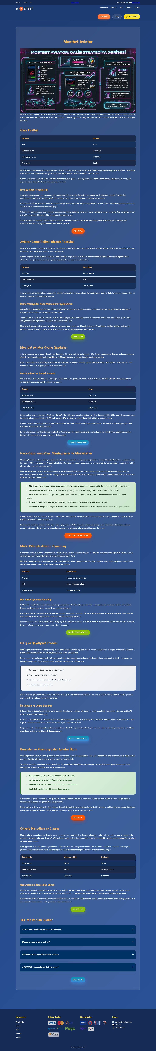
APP (121, 8)
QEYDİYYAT (104, 17)
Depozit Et (78, 909)
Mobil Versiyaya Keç (78, 632)
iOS (31, 2)
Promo (128, 8)
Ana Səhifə (20, 1022)
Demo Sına (78, 337)
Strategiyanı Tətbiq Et (78, 535)
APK (25, 2)
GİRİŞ (117, 17)
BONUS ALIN (133, 17)
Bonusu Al (78, 818)
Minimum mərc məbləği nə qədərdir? (36, 942)
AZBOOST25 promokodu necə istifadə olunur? (40, 967)
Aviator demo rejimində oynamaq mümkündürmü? (42, 929)
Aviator (137, 8)
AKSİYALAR (75, 2)
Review (18, 1033)
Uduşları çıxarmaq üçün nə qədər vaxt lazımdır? (40, 955)
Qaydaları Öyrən (78, 442)
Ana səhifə (104, 8)
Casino (18, 1026)
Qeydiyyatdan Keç (78, 738)
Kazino (114, 8)
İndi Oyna (78, 231)
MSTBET (24, 8)
